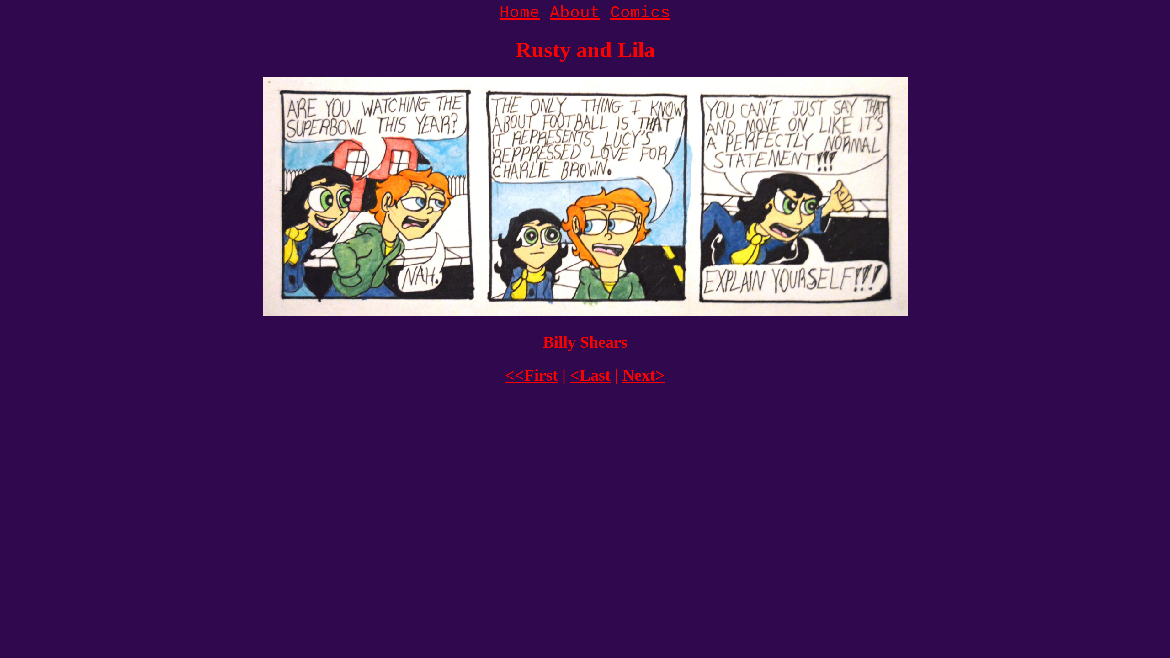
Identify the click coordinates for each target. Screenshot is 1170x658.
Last (590, 375)
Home (520, 13)
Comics (640, 13)
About (575, 13)
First (531, 375)
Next (643, 375)
